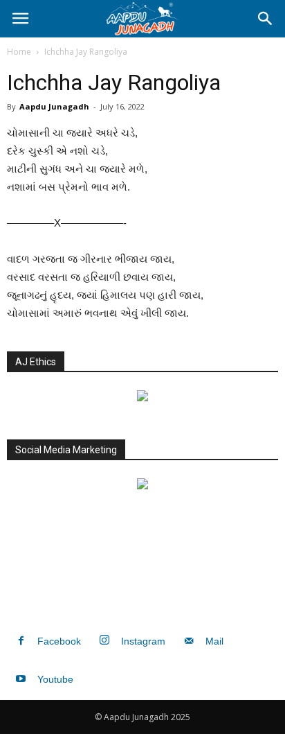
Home (19, 52)
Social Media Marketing (66, 449)
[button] (265, 18)
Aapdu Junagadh (54, 106)
